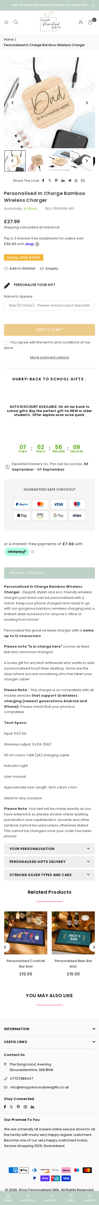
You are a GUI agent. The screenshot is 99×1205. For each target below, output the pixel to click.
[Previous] (12, 102)
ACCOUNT (28, 1200)
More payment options (49, 357)
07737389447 (21, 1078)
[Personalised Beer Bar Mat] (73, 932)
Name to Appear (18, 296)
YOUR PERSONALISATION (32, 848)
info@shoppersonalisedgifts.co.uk (39, 1087)
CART (71, 1200)
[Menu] (6, 22)
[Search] (16, 22)
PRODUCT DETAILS (26, 572)
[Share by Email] (83, 181)
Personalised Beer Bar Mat (73, 963)
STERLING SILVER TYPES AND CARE (41, 874)
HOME (8, 1200)
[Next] (86, 102)
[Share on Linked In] (63, 181)
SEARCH (89, 1200)
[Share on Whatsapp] (76, 181)
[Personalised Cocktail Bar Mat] (25, 932)
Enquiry (51, 268)
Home (8, 39)
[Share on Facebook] (43, 181)
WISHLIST (51, 1200)
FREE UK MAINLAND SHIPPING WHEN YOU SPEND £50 (49, 5)
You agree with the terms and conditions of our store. (47, 345)
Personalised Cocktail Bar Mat (26, 963)
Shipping (11, 227)
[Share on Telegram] (70, 181)
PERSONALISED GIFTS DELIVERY (37, 861)
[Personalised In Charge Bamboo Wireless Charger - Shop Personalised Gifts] (37, 160)
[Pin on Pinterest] (56, 181)
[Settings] (81, 22)
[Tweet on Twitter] (50, 181)
